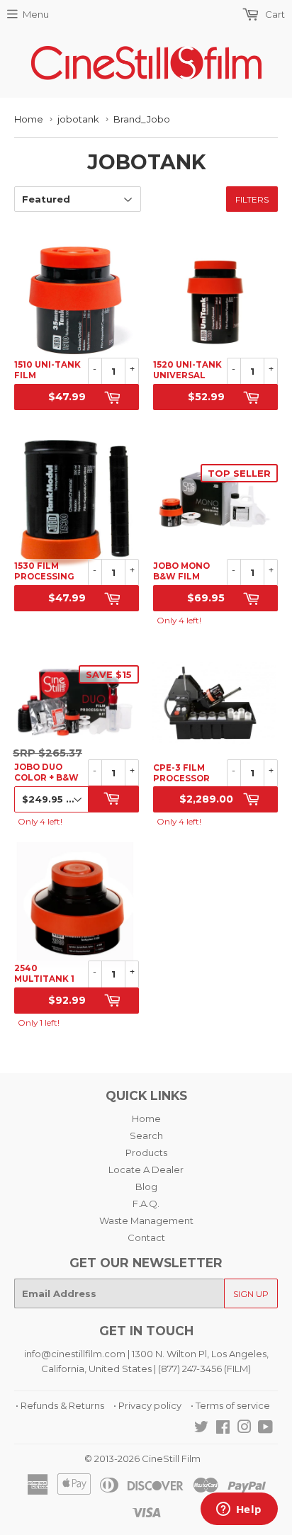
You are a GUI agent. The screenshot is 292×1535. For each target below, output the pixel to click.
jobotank (78, 119)
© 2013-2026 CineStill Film (142, 1458)
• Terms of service (230, 1405)
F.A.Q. (146, 1203)
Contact (146, 1237)
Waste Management (146, 1220)
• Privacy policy (147, 1405)
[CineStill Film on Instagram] (244, 1428)
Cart (274, 14)
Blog (146, 1186)
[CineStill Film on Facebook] (222, 1428)
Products (146, 1152)
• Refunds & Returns (60, 1405)
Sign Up (251, 1293)
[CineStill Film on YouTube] (265, 1428)
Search (146, 1135)
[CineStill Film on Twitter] (201, 1428)
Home (28, 119)
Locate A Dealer (146, 1169)
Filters (252, 199)
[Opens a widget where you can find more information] (239, 1510)
